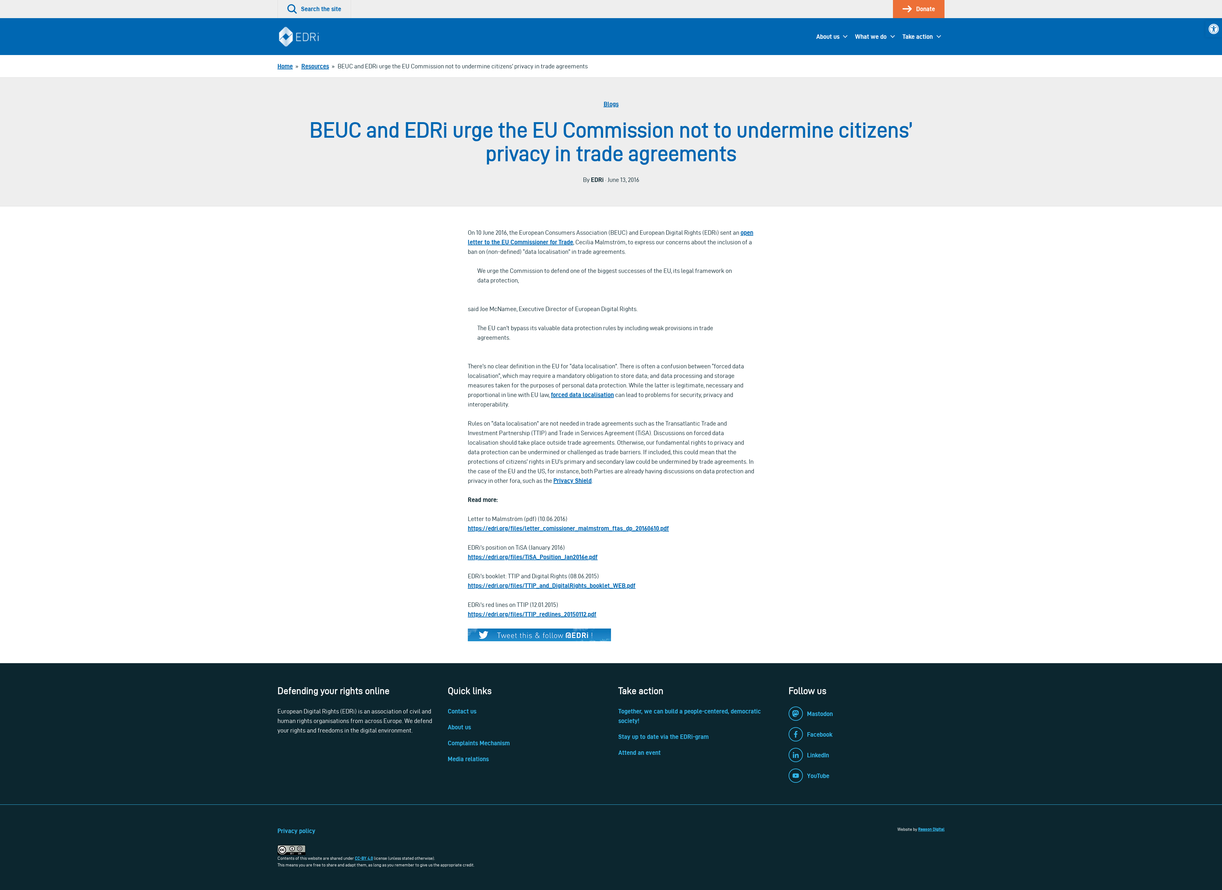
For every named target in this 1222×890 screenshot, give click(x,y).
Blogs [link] (611, 104)
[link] (1213, 29)
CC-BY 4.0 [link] (364, 858)
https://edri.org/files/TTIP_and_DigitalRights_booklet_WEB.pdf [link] (552, 585)
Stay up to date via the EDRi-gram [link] (663, 736)
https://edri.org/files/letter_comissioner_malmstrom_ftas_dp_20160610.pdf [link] (568, 528)
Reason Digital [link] (931, 829)
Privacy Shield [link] (572, 480)
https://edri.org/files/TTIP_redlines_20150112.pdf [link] (532, 614)
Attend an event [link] (639, 752)
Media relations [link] (468, 758)
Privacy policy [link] (296, 830)
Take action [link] (917, 36)
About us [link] (827, 36)
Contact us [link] (462, 711)
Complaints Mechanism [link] (479, 743)
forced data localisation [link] (582, 394)
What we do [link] (871, 36)
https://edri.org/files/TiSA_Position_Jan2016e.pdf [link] (533, 556)
